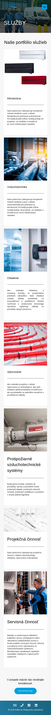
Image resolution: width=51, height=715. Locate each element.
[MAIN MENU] (44, 7)
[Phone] (22, 705)
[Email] (15, 705)
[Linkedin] (36, 705)
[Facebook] (29, 705)
